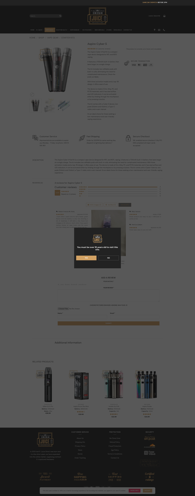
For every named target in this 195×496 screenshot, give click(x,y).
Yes (86, 258)
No (108, 258)
